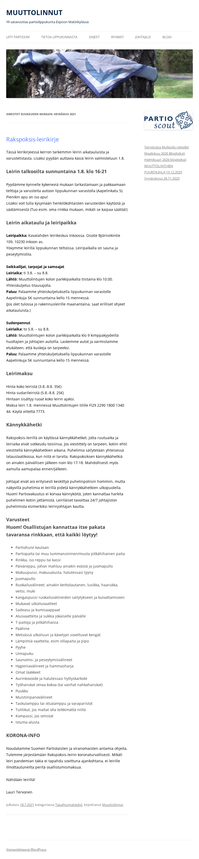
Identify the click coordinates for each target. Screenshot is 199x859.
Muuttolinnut (112, 804)
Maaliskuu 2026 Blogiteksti (164, 153)
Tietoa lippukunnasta (59, 37)
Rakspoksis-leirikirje (32, 139)
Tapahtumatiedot (68, 804)
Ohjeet (94, 37)
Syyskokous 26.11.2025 (162, 178)
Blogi (167, 37)
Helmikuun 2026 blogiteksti (165, 159)
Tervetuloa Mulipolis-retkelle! (166, 147)
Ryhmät (117, 37)
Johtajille (143, 37)
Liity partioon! (18, 37)
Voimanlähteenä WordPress (26, 849)
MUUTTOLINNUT (34, 12)
